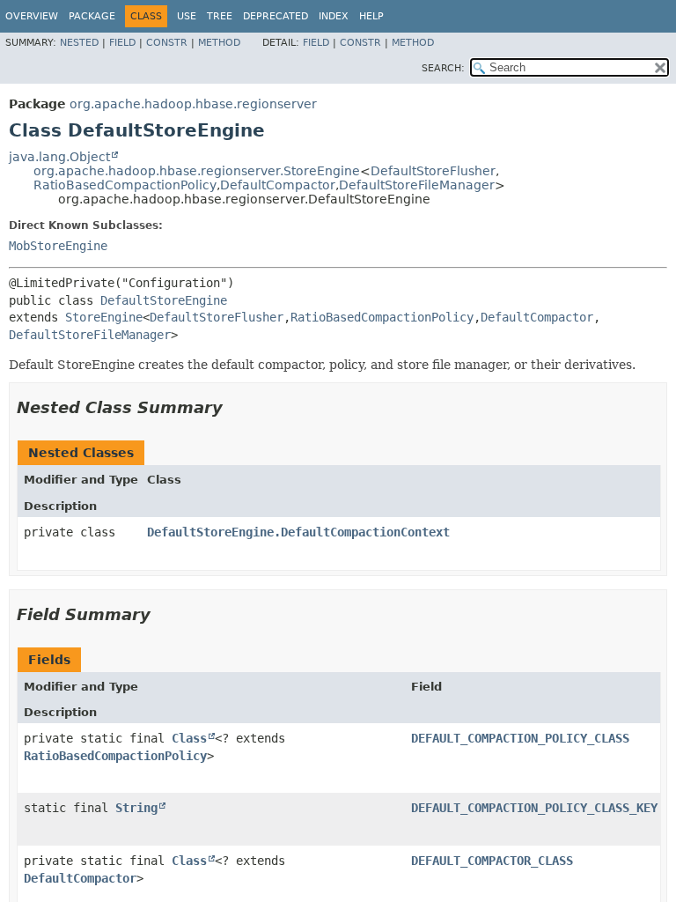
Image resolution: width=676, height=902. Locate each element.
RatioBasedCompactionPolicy (125, 185)
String (136, 808)
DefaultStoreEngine (163, 300)
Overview (31, 16)
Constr (166, 42)
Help (371, 16)
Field (122, 42)
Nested (79, 42)
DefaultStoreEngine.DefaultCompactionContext (298, 532)
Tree (219, 16)
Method (219, 42)
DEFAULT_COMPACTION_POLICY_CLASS (520, 738)
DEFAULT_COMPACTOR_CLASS (492, 861)
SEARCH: (443, 68)
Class (189, 738)
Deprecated (275, 16)
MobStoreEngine (58, 246)
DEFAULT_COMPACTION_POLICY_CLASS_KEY (534, 808)
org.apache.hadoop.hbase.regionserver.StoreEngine (196, 171)
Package (92, 16)
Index (334, 16)
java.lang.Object (59, 157)
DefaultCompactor (277, 185)
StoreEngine (104, 317)
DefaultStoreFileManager (417, 185)
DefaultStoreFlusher (433, 171)
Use (186, 16)
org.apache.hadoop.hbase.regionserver (193, 104)
